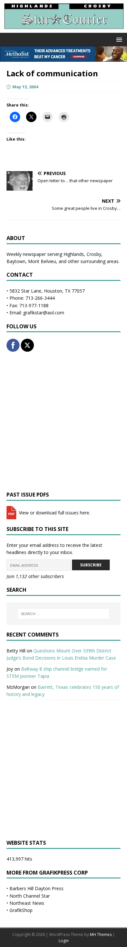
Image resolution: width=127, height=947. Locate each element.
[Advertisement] (63, 421)
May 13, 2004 (25, 87)
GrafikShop (21, 910)
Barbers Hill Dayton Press (36, 888)
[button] (118, 39)
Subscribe (91, 565)
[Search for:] (63, 613)
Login (64, 940)
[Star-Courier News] (63, 29)
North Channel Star (29, 896)
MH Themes (101, 934)
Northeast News (26, 903)
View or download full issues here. (54, 513)
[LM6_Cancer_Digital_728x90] (63, 58)
